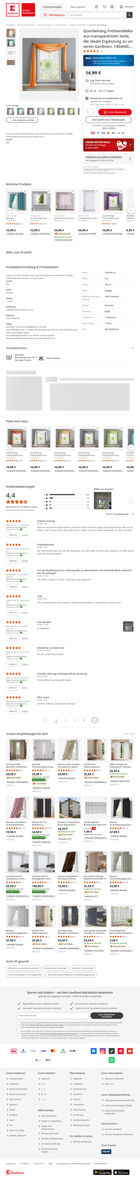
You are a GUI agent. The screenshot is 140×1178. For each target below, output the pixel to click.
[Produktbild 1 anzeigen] (11, 33)
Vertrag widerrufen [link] (50, 1133)
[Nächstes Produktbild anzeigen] (131, 501)
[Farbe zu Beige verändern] (10, 111)
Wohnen (13, 1104)
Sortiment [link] (77, 1094)
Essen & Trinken (17, 1130)
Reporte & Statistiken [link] (114, 1078)
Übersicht (45, 1078)
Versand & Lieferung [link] (50, 1143)
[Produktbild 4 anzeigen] (11, 62)
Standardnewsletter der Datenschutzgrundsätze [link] (47, 1025)
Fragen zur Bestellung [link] (51, 1121)
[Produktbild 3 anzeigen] (11, 52)
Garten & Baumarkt (18, 1089)
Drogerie (14, 1115)
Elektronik (14, 1084)
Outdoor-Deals (16, 1078)
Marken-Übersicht (18, 1135)
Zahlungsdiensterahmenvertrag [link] (119, 1100)
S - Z (43, 1099)
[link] (78, 6)
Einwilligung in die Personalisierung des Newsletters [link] (58, 1033)
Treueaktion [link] (78, 1104)
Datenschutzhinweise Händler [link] (118, 1105)
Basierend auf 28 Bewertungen (22, 507)
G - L (43, 1089)
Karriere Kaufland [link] (113, 1129)
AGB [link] (50, 1163)
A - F (43, 1084)
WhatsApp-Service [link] (81, 1125)
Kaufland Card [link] (79, 1089)
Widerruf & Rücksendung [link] (47, 1127)
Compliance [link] (24, 1163)
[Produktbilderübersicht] (11, 64)
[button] (67, 494)
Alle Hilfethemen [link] (49, 1116)
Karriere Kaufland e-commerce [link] (119, 1134)
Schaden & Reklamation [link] (52, 1138)
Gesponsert (10, 216)
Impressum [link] (10, 1163)
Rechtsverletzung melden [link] (49, 1150)
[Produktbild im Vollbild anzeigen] (49, 64)
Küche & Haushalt (18, 1094)
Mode (12, 1109)
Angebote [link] (77, 1078)
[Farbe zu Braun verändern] (30, 111)
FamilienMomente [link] (81, 1120)
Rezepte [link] (77, 1099)
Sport (12, 1120)
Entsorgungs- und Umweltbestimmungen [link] (73, 1163)
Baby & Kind (15, 1099)
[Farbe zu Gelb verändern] (51, 111)
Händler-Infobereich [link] (82, 1141)
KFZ (11, 1125)
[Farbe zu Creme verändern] (40, 111)
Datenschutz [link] (39, 1163)
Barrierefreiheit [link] (101, 1163)
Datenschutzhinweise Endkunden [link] (115, 1112)
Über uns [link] (109, 1084)
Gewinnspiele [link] (79, 1109)
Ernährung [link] (78, 1115)
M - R (43, 1094)
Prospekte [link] (77, 1084)
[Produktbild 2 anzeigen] (11, 43)
